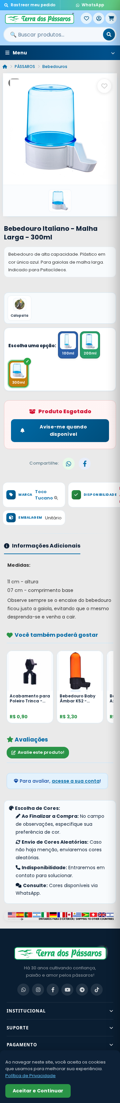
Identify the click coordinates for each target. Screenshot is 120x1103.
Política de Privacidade (30, 1075)
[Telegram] (82, 990)
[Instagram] (38, 990)
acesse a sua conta (76, 781)
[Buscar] (109, 34)
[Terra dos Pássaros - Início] (42, 18)
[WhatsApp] (23, 990)
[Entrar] (98, 18)
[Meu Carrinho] (111, 18)
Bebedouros (54, 66)
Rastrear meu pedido (33, 5)
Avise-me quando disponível (63, 430)
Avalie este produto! (41, 752)
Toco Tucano (44, 494)
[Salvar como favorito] (104, 86)
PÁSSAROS (25, 66)
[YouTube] (67, 990)
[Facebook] (53, 990)
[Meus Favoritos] (86, 18)
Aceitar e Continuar (38, 1090)
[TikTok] (97, 990)
